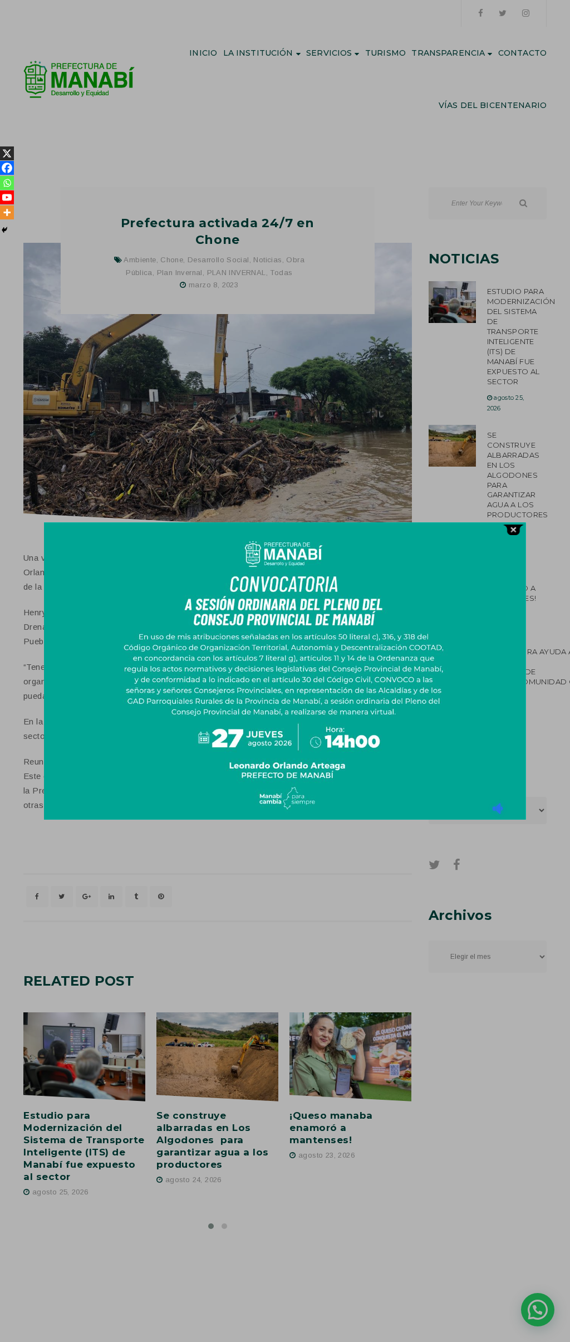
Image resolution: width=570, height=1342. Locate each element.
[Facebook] (7, 168)
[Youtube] (7, 197)
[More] (7, 212)
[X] (7, 153)
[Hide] (4, 230)
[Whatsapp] (7, 183)
